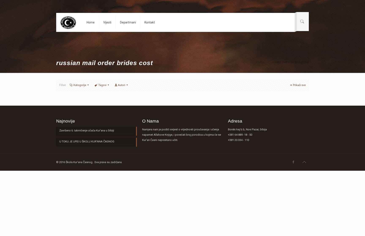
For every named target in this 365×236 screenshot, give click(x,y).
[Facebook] (293, 162)
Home (260, 62)
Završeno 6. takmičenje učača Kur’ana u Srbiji (86, 130)
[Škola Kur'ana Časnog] (68, 22)
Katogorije (80, 85)
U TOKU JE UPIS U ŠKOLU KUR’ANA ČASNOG (86, 141)
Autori (121, 85)
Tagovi (102, 85)
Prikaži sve (299, 85)
